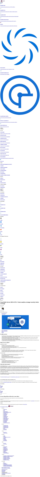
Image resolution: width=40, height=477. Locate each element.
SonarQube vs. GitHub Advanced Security (8, 455)
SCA (4, 410)
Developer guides (5, 449)
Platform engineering (6, 418)
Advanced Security (5, 427)
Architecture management (6, 422)
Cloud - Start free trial (4, 330)
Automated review (5, 416)
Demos (3, 331)
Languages (4, 463)
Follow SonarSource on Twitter (6, 467)
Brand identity (5, 440)
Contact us (4, 439)
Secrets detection (5, 411)
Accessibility (3, 474)
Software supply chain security (7, 412)
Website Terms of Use (4, 469)
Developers (2, 190)
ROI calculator (5, 452)
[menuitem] (20, 5)
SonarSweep (5, 429)
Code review (5, 415)
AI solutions (4, 413)
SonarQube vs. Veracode (6, 457)
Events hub (4, 447)
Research (1, 275)
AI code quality (5, 414)
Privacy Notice (4, 470)
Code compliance (5, 419)
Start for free (1, 298)
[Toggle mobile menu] (20, 299)
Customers (4, 437)
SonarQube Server (4, 313)
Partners (4, 438)
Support (4, 451)
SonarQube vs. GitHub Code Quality (8, 456)
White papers (5, 448)
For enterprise (5, 421)
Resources (2, 283)
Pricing (1, 189)
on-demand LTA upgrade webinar (7, 382)
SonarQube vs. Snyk (6, 459)
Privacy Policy (25, 404)
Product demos (5, 446)
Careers (4, 436)
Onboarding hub (5, 450)
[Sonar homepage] (2, 1)
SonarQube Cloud (5, 425)
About (4, 435)
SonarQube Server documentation (7, 464)
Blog (4, 462)
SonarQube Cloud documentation (7, 465)
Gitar (4, 428)
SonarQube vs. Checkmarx (6, 458)
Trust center (3, 471)
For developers (5, 420)
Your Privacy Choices (4, 472)
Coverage (4, 443)
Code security (3, 314)
